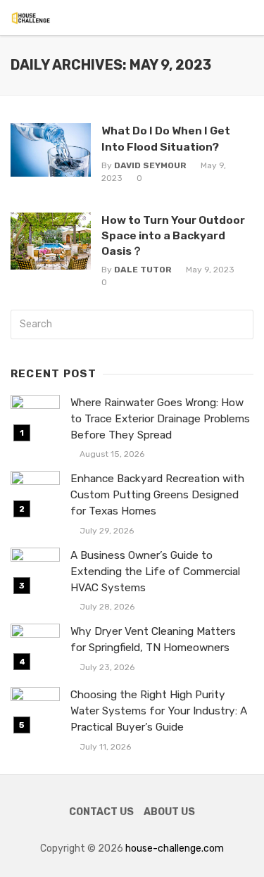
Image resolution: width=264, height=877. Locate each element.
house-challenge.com (174, 848)
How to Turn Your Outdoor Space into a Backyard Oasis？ (173, 235)
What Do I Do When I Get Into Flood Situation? (165, 138)
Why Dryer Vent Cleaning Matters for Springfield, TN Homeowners (153, 639)
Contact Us (101, 812)
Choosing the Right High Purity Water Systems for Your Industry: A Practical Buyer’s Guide (158, 710)
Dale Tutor (143, 270)
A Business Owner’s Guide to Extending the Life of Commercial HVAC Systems (155, 571)
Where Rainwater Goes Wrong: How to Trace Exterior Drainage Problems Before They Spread (160, 418)
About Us (169, 812)
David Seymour (150, 165)
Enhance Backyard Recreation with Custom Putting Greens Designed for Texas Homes (157, 494)
